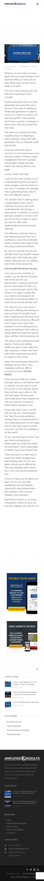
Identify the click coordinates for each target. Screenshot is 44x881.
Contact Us (11, 833)
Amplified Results (29, 874)
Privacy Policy (12, 826)
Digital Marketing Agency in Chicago (24, 877)
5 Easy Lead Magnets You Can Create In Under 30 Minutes (24, 792)
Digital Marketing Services (17, 823)
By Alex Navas (25, 66)
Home (9, 820)
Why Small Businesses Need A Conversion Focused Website (25, 802)
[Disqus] (22, 539)
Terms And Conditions (15, 830)
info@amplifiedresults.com (18, 849)
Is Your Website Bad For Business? (26, 702)
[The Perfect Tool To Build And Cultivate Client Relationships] (22, 53)
